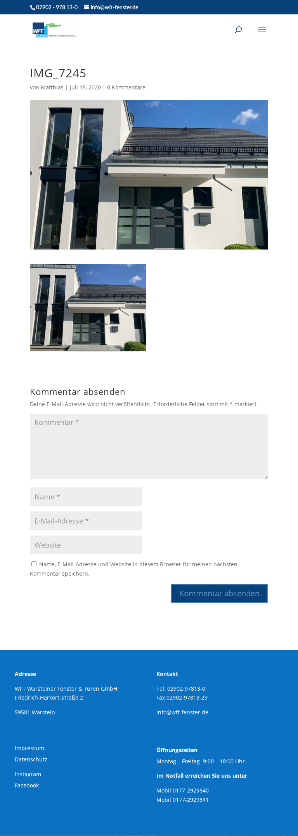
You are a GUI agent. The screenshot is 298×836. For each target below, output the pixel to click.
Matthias (52, 87)
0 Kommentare (126, 87)
